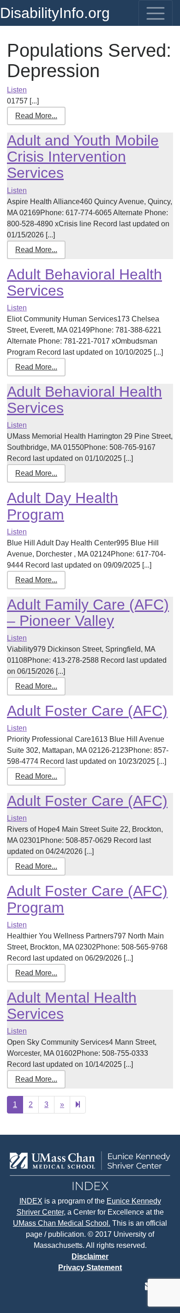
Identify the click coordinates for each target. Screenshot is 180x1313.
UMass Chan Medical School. (61, 1223)
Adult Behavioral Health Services (84, 282)
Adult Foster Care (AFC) (87, 710)
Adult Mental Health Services (72, 1005)
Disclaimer (90, 1256)
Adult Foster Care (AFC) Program (87, 899)
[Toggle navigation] (155, 13)
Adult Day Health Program (62, 506)
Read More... (36, 116)
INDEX (30, 1201)
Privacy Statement (90, 1267)
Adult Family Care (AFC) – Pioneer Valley (88, 612)
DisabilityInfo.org (55, 13)
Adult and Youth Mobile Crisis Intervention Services (83, 156)
